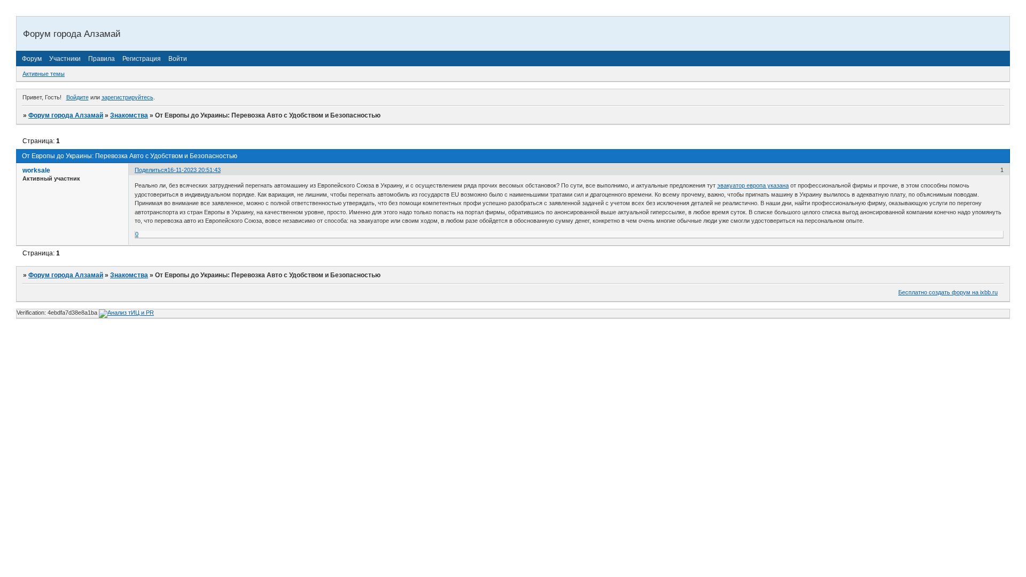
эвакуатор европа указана (753, 185)
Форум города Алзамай (65, 115)
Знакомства (129, 115)
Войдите (77, 97)
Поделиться (151, 170)
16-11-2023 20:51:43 (194, 170)
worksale (36, 170)
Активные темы (43, 74)
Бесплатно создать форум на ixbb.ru (948, 292)
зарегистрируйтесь (127, 97)
